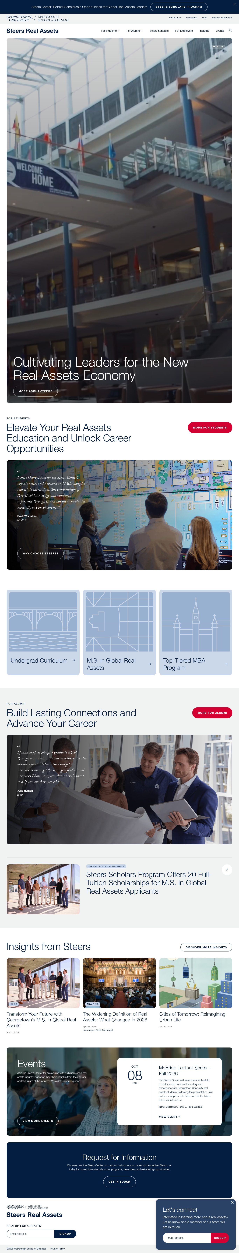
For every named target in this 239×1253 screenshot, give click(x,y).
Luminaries (191, 17)
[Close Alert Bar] (234, 4)
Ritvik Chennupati (105, 1030)
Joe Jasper (88, 1030)
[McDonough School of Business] (37, 18)
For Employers (184, 30)
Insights (204, 30)
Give (204, 17)
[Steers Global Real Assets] (32, 30)
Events (220, 30)
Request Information (222, 17)
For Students (109, 30)
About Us (173, 17)
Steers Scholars (159, 30)
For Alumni (133, 30)
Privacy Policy (57, 1248)
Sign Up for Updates (24, 1225)
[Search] (230, 31)
